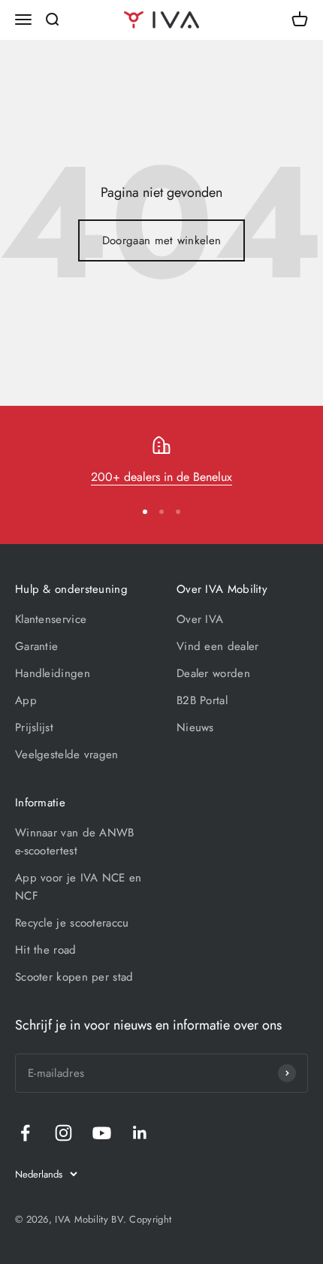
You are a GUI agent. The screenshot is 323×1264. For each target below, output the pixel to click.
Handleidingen (52, 673)
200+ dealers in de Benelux (161, 476)
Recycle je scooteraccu (72, 923)
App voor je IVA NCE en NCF (78, 886)
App (26, 700)
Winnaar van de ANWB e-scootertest (74, 841)
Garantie (36, 646)
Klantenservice (50, 619)
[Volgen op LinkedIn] (140, 1133)
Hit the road (46, 950)
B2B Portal (202, 700)
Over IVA (200, 619)
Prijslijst (34, 727)
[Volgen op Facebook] (25, 1133)
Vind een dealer (218, 646)
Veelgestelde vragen (67, 754)
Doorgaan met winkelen (161, 240)
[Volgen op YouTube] (102, 1133)
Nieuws (195, 727)
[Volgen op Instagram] (63, 1133)
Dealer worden (213, 673)
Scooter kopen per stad (74, 977)
